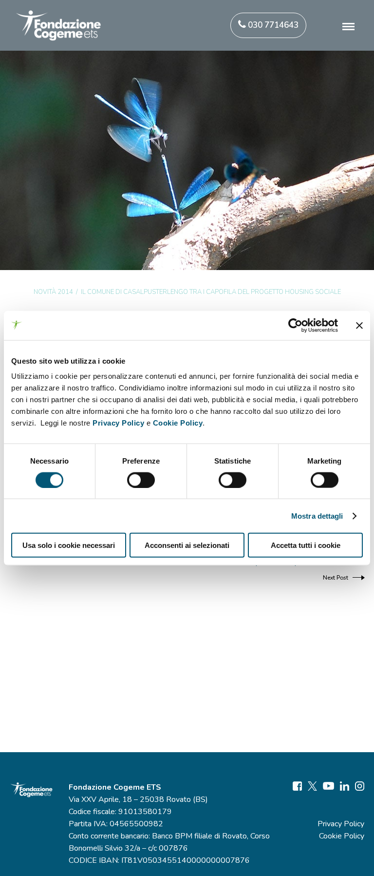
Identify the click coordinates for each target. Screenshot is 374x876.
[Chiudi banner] (359, 325)
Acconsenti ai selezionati (187, 545)
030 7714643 (272, 25)
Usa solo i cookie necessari (68, 545)
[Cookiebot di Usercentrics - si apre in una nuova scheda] (295, 325)
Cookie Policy (178, 423)
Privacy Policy (118, 423)
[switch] (141, 479)
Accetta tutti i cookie (305, 545)
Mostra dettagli (317, 515)
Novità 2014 (53, 292)
